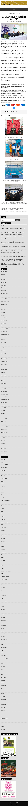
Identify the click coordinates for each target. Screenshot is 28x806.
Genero (2, 568)
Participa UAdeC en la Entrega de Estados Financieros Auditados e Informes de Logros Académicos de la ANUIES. (13, 242)
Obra (2, 642)
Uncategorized (4, 718)
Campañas (3, 475)
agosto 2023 (4, 369)
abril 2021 (3, 446)
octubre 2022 (4, 396)
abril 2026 (3, 282)
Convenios (3, 505)
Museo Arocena (4, 639)
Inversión (3, 603)
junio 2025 (3, 309)
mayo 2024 (3, 345)
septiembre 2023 (5, 366)
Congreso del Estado (5, 500)
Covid (2, 508)
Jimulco (3, 609)
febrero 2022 (4, 418)
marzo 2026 (4, 285)
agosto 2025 (4, 304)
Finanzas (3, 557)
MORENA (3, 636)
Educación (3, 538)
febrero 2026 (4, 287)
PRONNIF (3, 655)
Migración (3, 633)
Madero (3, 617)
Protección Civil (4, 658)
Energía (3, 549)
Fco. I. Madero (4, 552)
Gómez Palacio (4, 579)
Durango (3, 530)
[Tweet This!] (7, 105)
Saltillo (2, 672)
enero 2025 (3, 323)
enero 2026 (3, 290)
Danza (2, 516)
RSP (2, 669)
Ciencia (2, 489)
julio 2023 (3, 372)
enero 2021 (3, 454)
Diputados (3, 527)
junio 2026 (3, 277)
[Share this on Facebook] (9, 105)
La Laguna (14, 13)
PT (1, 661)
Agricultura (3, 459)
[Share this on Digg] (22, 105)
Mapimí (3, 623)
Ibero (2, 584)
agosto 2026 (4, 271)
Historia (3, 582)
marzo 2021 (3, 448)
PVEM (2, 663)
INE (2, 598)
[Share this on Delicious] (14, 108)
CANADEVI (3, 483)
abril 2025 (3, 315)
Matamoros (3, 625)
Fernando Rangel (5, 554)
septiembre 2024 (5, 334)
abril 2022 (3, 413)
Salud (2, 674)
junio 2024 (3, 342)
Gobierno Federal (5, 576)
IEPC (2, 590)
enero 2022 (3, 421)
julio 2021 (3, 437)
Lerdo (2, 614)
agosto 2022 (4, 402)
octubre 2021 (4, 429)
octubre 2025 (4, 298)
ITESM (2, 606)
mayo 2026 (3, 279)
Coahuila (10, 13)
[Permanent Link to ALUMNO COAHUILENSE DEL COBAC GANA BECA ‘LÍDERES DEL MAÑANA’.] (14, 148)
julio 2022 (3, 405)
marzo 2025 (3, 317)
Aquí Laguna (4, 467)
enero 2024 (3, 356)
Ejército (3, 541)
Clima (2, 492)
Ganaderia (3, 563)
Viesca (2, 726)
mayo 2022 (3, 410)
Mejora (2, 628)
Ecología (3, 533)
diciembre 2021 (4, 424)
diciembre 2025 (4, 293)
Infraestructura (4, 601)
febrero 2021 (4, 451)
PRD (2, 650)
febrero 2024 (4, 353)
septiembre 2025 (5, 301)
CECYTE (3, 486)
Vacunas (3, 723)
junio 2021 (3, 440)
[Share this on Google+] (12, 105)
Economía (3, 535)
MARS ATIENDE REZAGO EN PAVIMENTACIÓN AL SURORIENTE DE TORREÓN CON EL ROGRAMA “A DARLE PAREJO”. (12, 265)
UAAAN (3, 710)
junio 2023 (3, 375)
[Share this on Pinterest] (14, 105)
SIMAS (2, 691)
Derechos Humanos (5, 522)
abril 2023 (3, 380)
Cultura (2, 513)
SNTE (2, 693)
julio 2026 (3, 274)
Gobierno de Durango (6, 573)
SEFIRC (2, 682)
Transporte (3, 704)
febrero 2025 (4, 320)
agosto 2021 (3, 435)
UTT (2, 721)
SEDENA (3, 680)
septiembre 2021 (4, 432)
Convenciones (4, 503)
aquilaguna (10, 21)
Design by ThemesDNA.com (14, 804)
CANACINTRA (4, 478)
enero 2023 (3, 388)
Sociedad (3, 696)
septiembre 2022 (5, 399)
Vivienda (3, 729)
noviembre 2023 (4, 361)
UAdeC (2, 712)
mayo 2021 (3, 443)
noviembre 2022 (4, 394)
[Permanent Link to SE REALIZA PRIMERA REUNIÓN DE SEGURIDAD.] (14, 31)
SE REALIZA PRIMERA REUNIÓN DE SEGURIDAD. (14, 18)
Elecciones (3, 543)
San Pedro (3, 677)
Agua (2, 462)
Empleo (2, 546)
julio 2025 (3, 307)
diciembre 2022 (4, 391)
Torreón (18, 13)
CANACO (3, 481)
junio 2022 (3, 407)
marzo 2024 (3, 350)
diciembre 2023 (4, 358)
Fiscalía (3, 560)
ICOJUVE (3, 587)
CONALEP (3, 497)
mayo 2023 (3, 377)
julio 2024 (3, 339)
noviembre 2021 (4, 426)
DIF (2, 524)
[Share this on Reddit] (17, 105)
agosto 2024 (4, 336)
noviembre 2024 (4, 328)
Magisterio (3, 620)
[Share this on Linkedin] (24, 105)
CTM (2, 511)
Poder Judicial (4, 647)
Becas (2, 473)
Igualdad (3, 593)
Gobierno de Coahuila (6, 571)
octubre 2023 (4, 364)
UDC (2, 715)
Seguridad (3, 685)
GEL (2, 565)
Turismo (3, 707)
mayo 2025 (3, 312)
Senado (2, 688)
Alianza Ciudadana (5, 464)
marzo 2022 (3, 416)
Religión (3, 666)
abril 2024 (3, 347)
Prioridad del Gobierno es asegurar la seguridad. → (15, 211)
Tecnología (3, 699)
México (2, 631)
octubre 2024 (4, 331)
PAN (2, 644)
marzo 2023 (3, 383)
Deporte (3, 519)
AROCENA (3, 470)
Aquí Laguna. (4, 225)
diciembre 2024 (4, 326)
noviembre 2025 (4, 296)
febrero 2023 (4, 386)
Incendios (3, 595)
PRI (2, 652)
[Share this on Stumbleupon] (19, 105)
